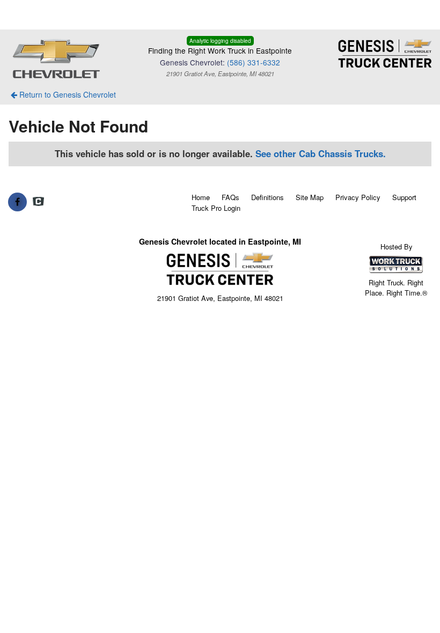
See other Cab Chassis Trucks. (320, 153)
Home (201, 197)
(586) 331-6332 (253, 62)
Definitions (267, 197)
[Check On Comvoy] (38, 201)
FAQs (230, 197)
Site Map (310, 197)
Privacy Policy (357, 197)
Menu (32, 15)
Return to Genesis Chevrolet (66, 94)
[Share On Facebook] (17, 201)
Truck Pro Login (216, 208)
